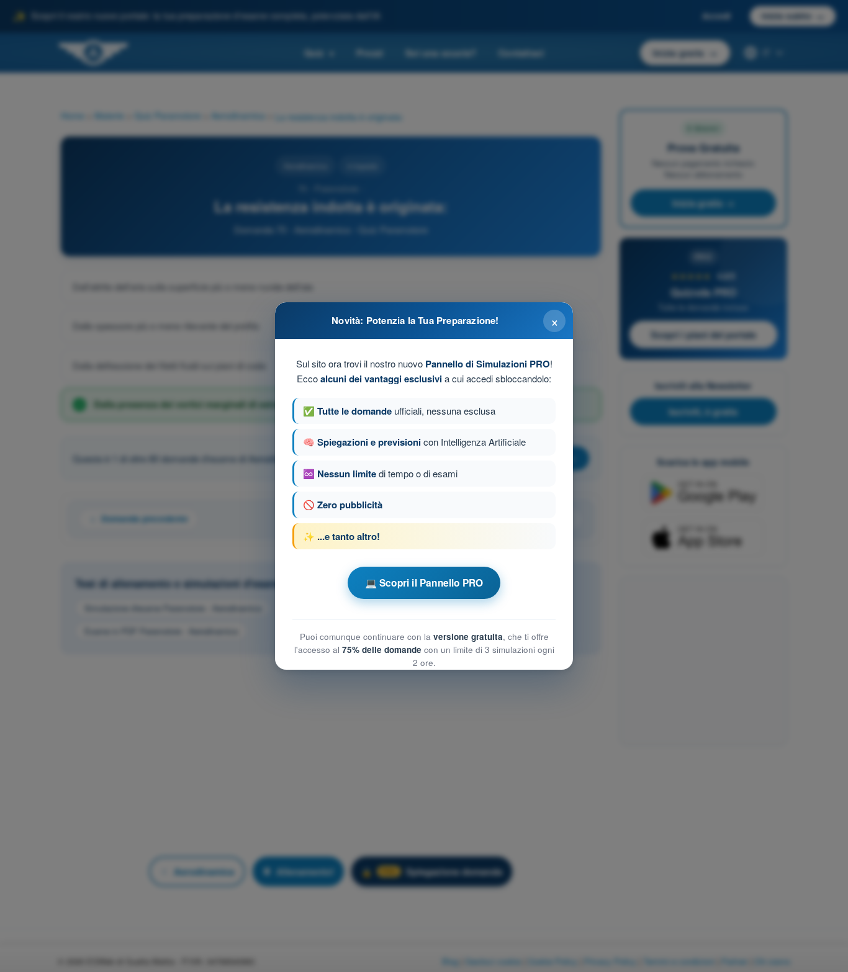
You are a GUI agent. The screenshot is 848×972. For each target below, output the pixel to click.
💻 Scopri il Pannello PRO (424, 583)
